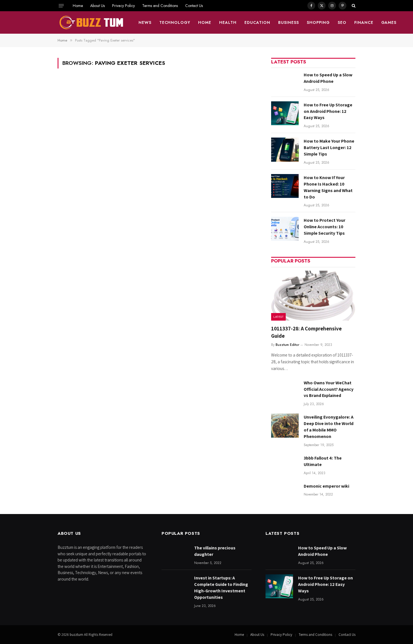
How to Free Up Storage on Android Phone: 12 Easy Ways (328, 111)
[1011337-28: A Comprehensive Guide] (313, 296)
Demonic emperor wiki (326, 486)
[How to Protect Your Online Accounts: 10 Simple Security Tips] (285, 229)
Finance (363, 22)
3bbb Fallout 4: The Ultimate (323, 461)
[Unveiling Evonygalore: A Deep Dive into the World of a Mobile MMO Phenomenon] (285, 425)
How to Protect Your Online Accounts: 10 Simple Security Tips (324, 226)
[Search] (353, 5)
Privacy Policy (123, 5)
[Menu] (61, 6)
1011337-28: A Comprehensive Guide (306, 332)
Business (288, 22)
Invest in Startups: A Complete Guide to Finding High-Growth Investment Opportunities (221, 587)
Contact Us (194, 5)
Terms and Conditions (160, 5)
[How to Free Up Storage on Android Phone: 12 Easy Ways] (285, 113)
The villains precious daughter (214, 551)
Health (228, 22)
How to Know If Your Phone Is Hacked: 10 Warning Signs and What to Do (328, 187)
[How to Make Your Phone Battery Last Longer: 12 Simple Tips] (285, 149)
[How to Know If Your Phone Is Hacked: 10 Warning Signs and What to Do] (285, 186)
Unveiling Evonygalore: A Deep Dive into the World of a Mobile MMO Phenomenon (328, 426)
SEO (342, 22)
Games (389, 22)
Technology (174, 22)
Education (257, 22)
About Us (97, 5)
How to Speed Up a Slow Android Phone (328, 78)
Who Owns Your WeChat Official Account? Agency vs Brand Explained (328, 389)
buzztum (77, 634)
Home (78, 5)
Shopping (318, 22)
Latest (278, 316)
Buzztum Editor (287, 344)
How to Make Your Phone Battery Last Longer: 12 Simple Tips (329, 147)
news (145, 22)
